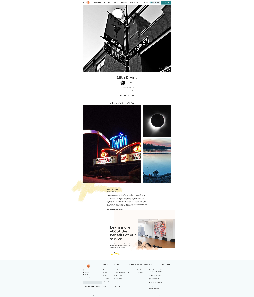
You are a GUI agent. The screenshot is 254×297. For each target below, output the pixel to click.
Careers (104, 286)
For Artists (116, 283)
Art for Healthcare (118, 275)
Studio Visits (140, 272)
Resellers (130, 267)
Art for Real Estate (118, 270)
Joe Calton (130, 83)
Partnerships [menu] (124, 2)
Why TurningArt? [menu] (97, 2)
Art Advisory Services (108, 267)
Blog (150, 267)
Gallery (138, 267)
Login (147, 2)
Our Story (105, 275)
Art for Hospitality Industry (120, 281)
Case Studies (140, 270)
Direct (129, 272)
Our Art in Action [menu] (134, 2)
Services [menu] (116, 2)
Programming (106, 281)
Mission (104, 270)
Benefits (105, 272)
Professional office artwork (155, 275)
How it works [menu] (107, 2)
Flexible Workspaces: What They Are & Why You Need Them (155, 271)
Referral (129, 270)
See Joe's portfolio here (115, 210)
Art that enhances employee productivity (154, 287)
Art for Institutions (118, 278)
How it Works (106, 278)
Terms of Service (167, 295)
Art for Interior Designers (119, 272)
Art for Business (117, 267)
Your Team (105, 283)
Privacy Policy (160, 295)
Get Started (166, 2)
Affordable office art (153, 291)
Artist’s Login (117, 286)
